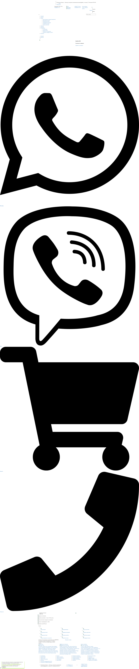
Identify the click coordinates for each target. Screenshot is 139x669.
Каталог (42, 17)
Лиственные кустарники (76, 656)
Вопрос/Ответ (45, 30)
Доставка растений (46, 20)
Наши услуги (43, 658)
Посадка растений (46, 21)
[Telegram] (69, 8)
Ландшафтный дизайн (47, 22)
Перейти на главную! (79, 45)
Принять (3, 667)
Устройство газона (46, 23)
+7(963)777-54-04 (77, 6)
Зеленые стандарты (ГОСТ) (48, 32)
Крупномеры (59, 660)
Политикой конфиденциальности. (7, 664)
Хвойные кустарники (60, 658)
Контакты (42, 33)
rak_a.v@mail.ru (70, 666)
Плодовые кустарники (76, 659)
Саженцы (74, 660)
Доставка (42, 27)
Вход (60, 3)
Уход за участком (46, 24)
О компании (43, 28)
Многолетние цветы (91, 655)
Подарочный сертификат (92, 660)
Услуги (42, 18)
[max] (69, 6)
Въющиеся (90, 656)
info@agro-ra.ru (57, 7)
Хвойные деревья (60, 656)
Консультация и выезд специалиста (49, 19)
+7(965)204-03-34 (77, 7)
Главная (42, 16)
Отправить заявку (68, 639)
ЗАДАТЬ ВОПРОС (84, 666)
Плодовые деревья (75, 658)
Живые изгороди (91, 658)
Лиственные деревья (76, 655)
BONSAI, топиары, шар (92, 659)
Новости (42, 25)
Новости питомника (44, 659)
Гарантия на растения (47, 31)
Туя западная (59, 659)
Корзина (91, 10)
